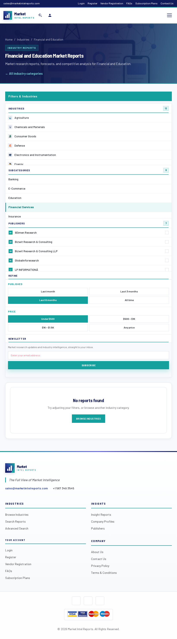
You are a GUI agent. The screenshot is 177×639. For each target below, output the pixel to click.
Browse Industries (88, 418)
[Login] (50, 15)
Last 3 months (129, 291)
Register (92, 3)
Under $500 (48, 318)
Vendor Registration (111, 3)
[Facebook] (76, 600)
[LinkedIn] (100, 600)
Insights (98, 503)
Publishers (98, 528)
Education (14, 198)
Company (98, 541)
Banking (13, 179)
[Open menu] (169, 15)
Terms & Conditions (104, 572)
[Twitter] (88, 600)
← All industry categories (24, 73)
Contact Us (167, 3)
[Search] (40, 15)
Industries (23, 39)
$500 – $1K (129, 318)
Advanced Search (16, 528)
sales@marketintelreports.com (21, 3)
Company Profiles (102, 521)
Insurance (14, 216)
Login (81, 3)
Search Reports (15, 521)
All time (129, 299)
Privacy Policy (100, 566)
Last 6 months (48, 299)
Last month (48, 291)
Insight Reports (101, 514)
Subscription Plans (146, 3)
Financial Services (21, 207)
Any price (129, 327)
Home (9, 39)
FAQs (129, 3)
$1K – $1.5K (48, 327)
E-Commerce (16, 188)
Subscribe (88, 365)
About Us (97, 552)
